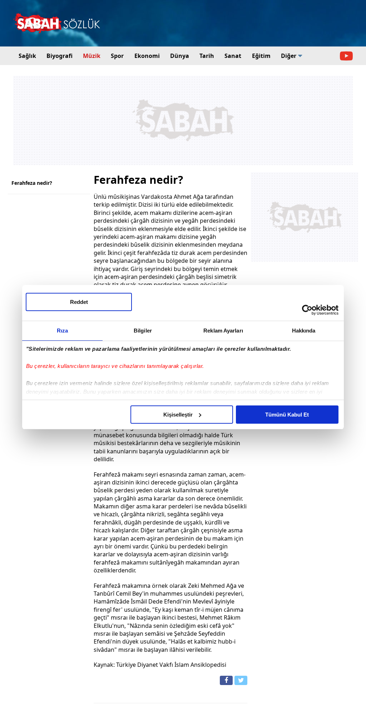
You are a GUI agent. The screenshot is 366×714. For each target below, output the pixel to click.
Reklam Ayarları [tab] (223, 331)
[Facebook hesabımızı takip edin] (226, 680)
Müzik (91, 56)
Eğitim (261, 56)
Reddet (79, 302)
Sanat (232, 56)
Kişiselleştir (178, 415)
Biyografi (59, 56)
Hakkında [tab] (304, 331)
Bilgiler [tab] (143, 331)
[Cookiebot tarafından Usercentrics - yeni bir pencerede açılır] (307, 310)
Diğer (288, 56)
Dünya (179, 56)
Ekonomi (147, 56)
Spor (117, 56)
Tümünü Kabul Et (287, 415)
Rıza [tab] (62, 331)
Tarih (206, 56)
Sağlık (27, 56)
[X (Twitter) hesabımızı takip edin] (240, 680)
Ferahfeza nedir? (31, 182)
